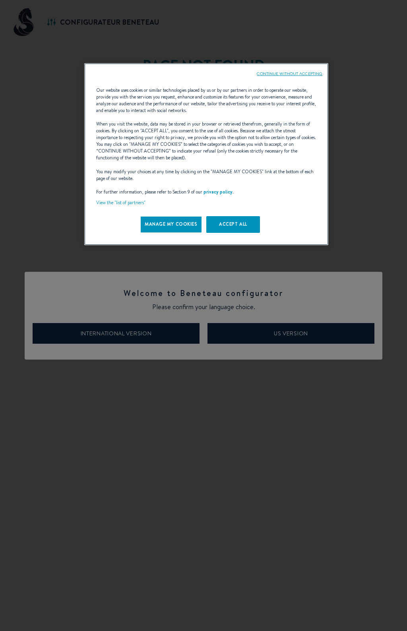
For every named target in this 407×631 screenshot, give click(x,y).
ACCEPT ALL (233, 224)
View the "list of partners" (120, 202)
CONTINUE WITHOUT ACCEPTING (289, 73)
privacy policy (218, 192)
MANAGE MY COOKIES (171, 224)
